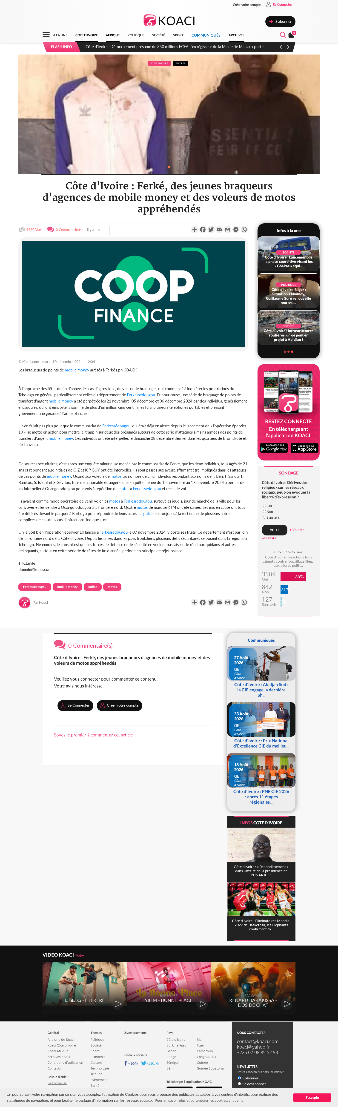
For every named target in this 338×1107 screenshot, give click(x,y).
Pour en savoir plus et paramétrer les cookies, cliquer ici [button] (199, 1100)
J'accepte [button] (312, 1097)
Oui (269, 506)
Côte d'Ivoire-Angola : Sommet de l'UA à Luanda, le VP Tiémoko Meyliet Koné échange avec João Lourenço (176, 46)
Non (270, 512)
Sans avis (273, 517)
